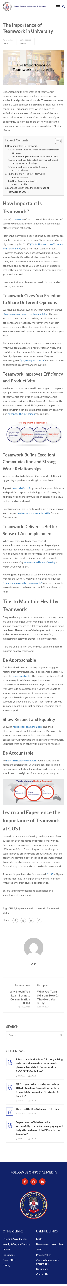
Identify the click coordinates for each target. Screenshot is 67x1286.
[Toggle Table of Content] (57, 141)
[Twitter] (31, 920)
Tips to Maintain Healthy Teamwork (26, 173)
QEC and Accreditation (15, 1238)
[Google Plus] (23, 920)
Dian (5, 43)
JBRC (39, 1249)
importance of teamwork (31, 908)
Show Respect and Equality (25, 181)
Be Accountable (20, 184)
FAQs (39, 1238)
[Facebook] (15, 920)
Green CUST (9, 1260)
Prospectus (8, 1254)
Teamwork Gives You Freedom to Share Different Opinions (35, 151)
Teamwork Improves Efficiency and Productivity (35, 156)
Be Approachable (20, 177)
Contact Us (42, 1274)
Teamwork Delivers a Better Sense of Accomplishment (30, 169)
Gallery (6, 1265)
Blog (23, 43)
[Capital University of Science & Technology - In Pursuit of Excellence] (25, 6)
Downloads (42, 1268)
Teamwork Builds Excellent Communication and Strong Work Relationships (35, 162)
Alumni (6, 1249)
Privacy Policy (43, 1254)
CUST (11, 908)
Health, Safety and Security (17, 1244)
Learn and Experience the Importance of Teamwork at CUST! (28, 189)
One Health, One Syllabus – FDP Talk (37, 1108)
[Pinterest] (39, 920)
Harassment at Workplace (49, 1244)
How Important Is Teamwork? (23, 145)
